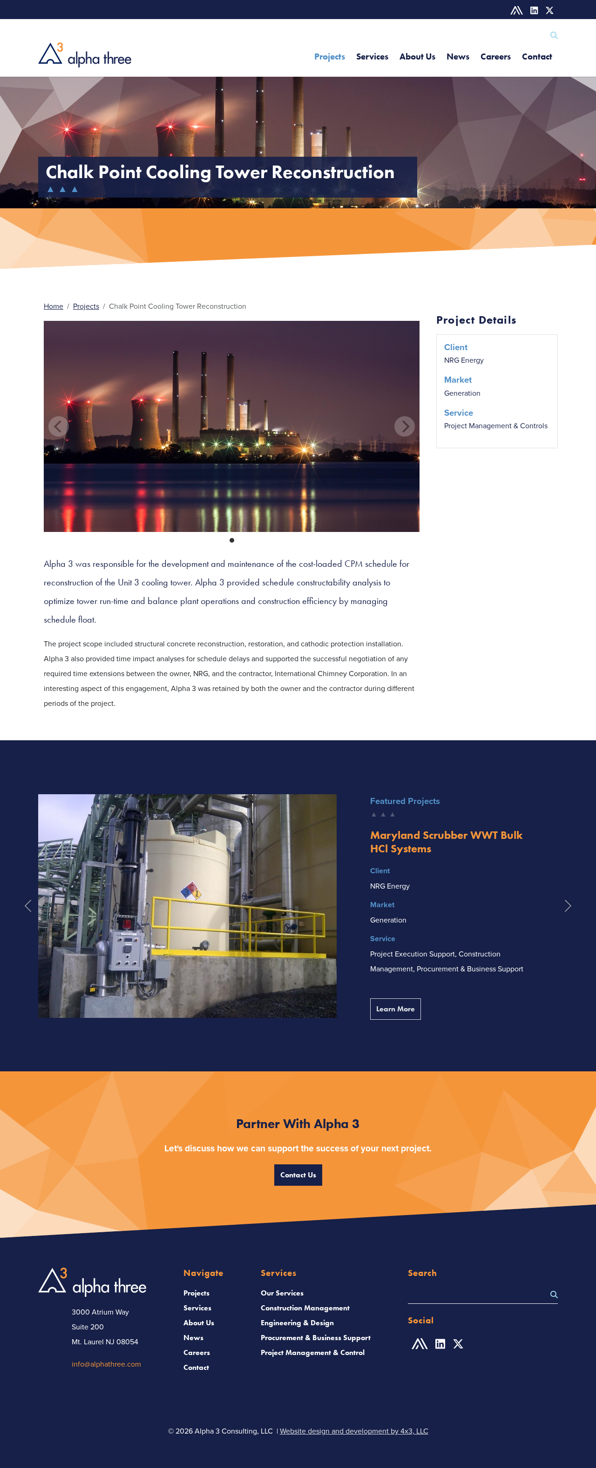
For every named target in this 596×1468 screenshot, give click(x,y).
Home (53, 306)
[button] (27, 906)
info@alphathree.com (106, 1364)
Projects (329, 56)
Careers (496, 56)
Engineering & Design (297, 1322)
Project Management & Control (313, 1352)
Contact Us (298, 1174)
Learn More (398, 1008)
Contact (537, 56)
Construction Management (305, 1307)
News (458, 56)
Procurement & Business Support (316, 1337)
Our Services (282, 1293)
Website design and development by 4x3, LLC (354, 1431)
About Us (417, 56)
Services (372, 56)
